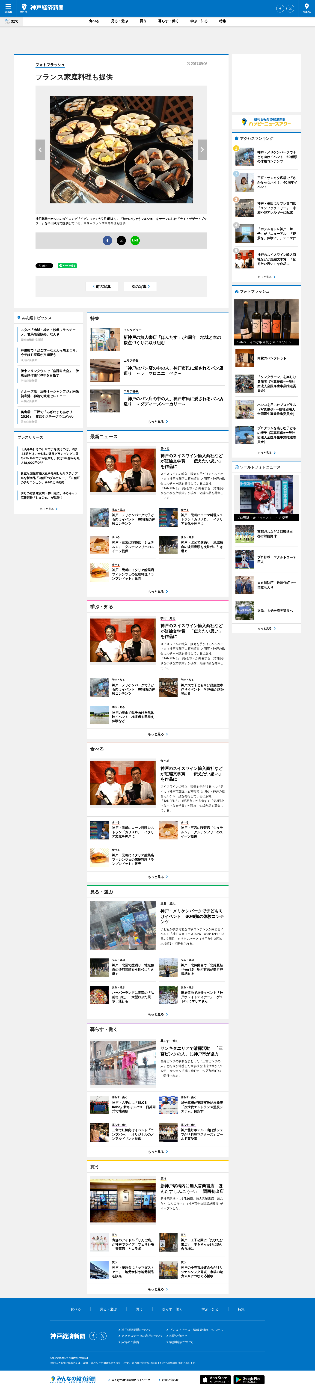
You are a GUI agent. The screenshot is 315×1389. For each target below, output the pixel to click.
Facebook (280, 8)
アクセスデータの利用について (142, 1336)
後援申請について (181, 1342)
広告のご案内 (130, 1342)
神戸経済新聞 (41, 8)
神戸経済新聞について (136, 1330)
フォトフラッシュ (50, 64)
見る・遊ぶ (119, 21)
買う (143, 21)
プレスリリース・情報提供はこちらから (196, 1330)
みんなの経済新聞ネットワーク (72, 1379)
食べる (94, 21)
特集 (222, 21)
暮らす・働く (168, 21)
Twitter (290, 8)
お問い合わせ (178, 1336)
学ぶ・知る (199, 21)
